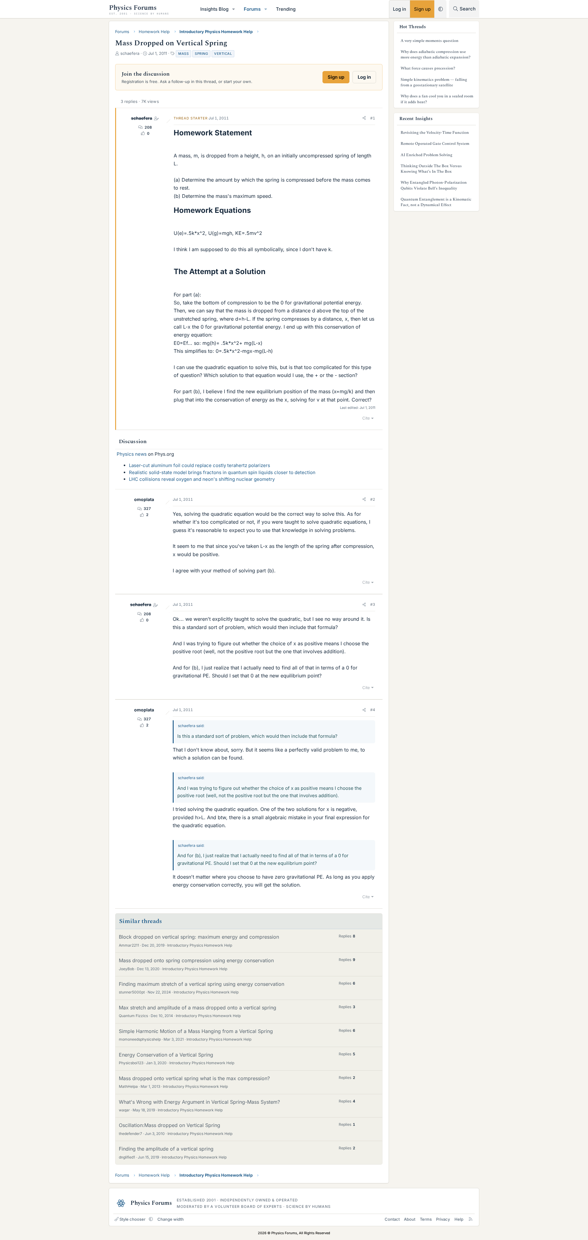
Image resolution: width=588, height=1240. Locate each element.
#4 (372, 709)
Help (458, 1219)
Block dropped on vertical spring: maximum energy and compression (199, 937)
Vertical (223, 53)
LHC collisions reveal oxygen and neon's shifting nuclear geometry (202, 479)
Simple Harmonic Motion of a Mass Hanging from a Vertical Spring (196, 1031)
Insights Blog (214, 9)
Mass (183, 53)
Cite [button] (366, 418)
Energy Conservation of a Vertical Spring (166, 1055)
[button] (233, 9)
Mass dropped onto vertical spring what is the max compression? (194, 1078)
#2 (372, 499)
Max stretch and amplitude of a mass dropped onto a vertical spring (197, 1007)
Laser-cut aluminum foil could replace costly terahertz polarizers (199, 465)
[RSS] (470, 1219)
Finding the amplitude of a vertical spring (166, 1149)
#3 (372, 604)
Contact (392, 1219)
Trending (286, 9)
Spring (201, 53)
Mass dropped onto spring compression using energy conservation (196, 960)
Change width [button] (170, 1219)
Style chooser (132, 1219)
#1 (372, 118)
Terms (426, 1219)
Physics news (132, 454)
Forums (252, 9)
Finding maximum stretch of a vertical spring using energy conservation (201, 984)
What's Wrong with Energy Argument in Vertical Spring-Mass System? (199, 1102)
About (409, 1219)
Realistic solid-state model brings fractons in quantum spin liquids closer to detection (222, 472)
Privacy (443, 1219)
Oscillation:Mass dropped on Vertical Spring (169, 1125)
